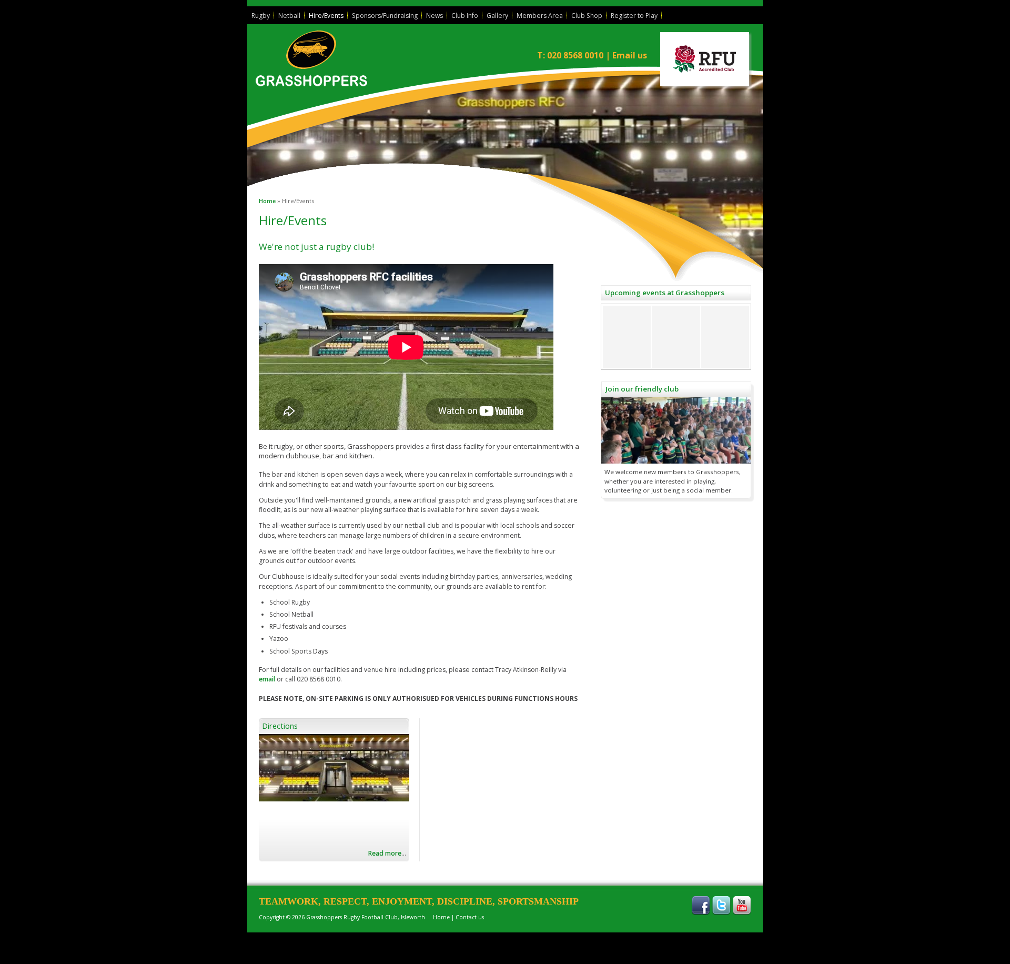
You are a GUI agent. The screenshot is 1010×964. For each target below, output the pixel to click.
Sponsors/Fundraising (385, 15)
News (434, 15)
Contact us (470, 917)
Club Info (464, 15)
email (267, 679)
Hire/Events (326, 15)
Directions (280, 725)
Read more (384, 853)
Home (267, 201)
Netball (289, 15)
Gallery (497, 15)
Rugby (260, 15)
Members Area (540, 15)
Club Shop (586, 15)
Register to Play (634, 15)
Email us (629, 55)
